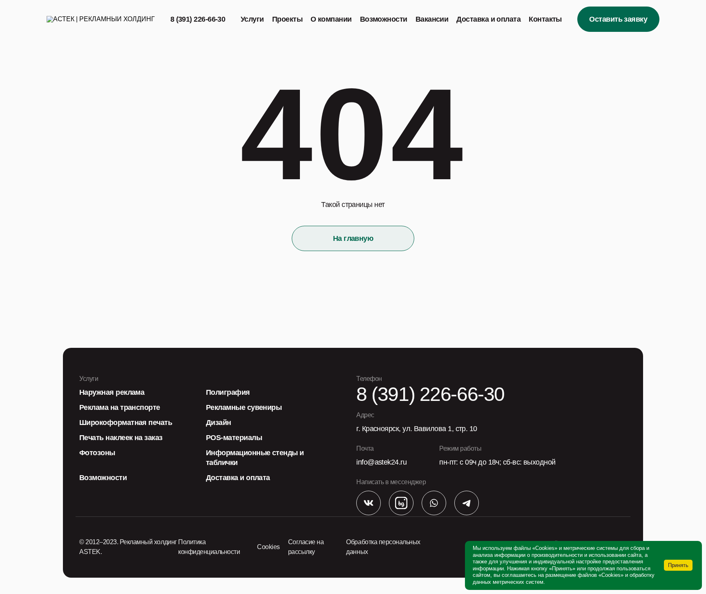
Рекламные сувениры (244, 407)
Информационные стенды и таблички (255, 458)
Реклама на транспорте (119, 407)
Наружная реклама (111, 392)
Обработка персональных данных (383, 546)
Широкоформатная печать (125, 422)
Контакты (545, 19)
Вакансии (432, 19)
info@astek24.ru (381, 462)
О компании (331, 19)
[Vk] (368, 503)
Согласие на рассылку (306, 546)
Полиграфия (228, 392)
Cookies (268, 546)
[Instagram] (401, 503)
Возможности (383, 19)
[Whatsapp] (434, 503)
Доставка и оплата (488, 19)
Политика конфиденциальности (209, 546)
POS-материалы (234, 438)
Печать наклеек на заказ (121, 438)
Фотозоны (97, 453)
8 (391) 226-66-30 (198, 19)
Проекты (287, 19)
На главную (353, 238)
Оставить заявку (618, 19)
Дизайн (218, 422)
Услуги (252, 19)
